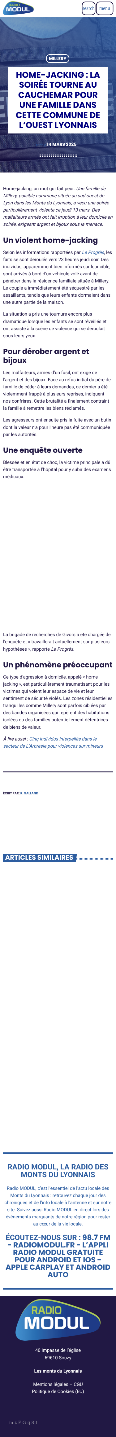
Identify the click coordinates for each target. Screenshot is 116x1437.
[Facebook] (33, 1423)
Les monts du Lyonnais (58, 1371)
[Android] (37, 1423)
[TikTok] (24, 1423)
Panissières (22, 950)
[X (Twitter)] (16, 1423)
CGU (78, 1384)
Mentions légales (50, 1384)
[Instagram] (29, 1423)
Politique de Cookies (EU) (58, 1391)
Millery (57, 58)
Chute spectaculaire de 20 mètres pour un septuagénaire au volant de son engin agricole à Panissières (56, 970)
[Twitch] (19, 1423)
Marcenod (22, 1081)
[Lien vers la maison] (18, 8)
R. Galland (29, 793)
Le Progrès (93, 252)
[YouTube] (11, 1423)
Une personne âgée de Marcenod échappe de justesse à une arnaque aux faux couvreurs (56, 1101)
